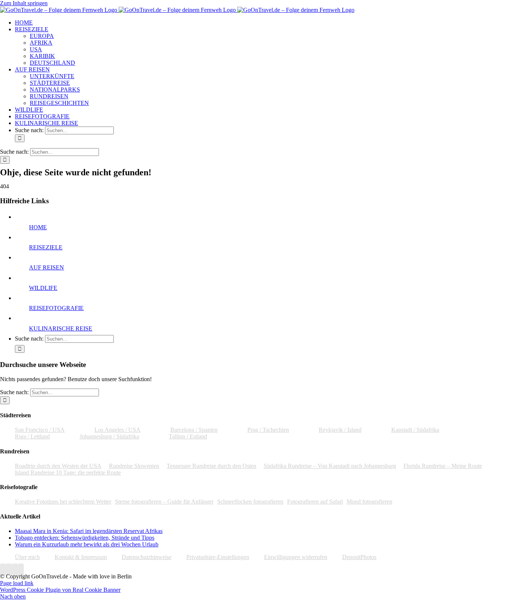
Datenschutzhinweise (146, 557)
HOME (38, 227)
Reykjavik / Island (340, 430)
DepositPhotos (359, 557)
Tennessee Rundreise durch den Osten (211, 466)
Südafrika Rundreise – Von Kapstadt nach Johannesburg (330, 466)
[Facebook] (3, 570)
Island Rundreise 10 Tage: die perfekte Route (68, 472)
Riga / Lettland (32, 436)
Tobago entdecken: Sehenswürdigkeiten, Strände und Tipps (84, 537)
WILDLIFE (43, 288)
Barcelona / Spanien (194, 430)
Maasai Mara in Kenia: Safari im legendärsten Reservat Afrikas (89, 531)
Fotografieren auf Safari (315, 501)
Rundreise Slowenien (134, 466)
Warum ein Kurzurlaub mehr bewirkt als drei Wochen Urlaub (86, 544)
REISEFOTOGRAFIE (56, 308)
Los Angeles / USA (117, 430)
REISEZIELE (45, 247)
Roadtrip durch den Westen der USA (58, 466)
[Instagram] (9, 570)
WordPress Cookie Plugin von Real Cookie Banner (60, 590)
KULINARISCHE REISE (60, 328)
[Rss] (21, 570)
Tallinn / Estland (188, 436)
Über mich (27, 557)
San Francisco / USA (40, 430)
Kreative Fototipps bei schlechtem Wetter (63, 501)
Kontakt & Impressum (81, 557)
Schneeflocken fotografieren (250, 501)
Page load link (16, 583)
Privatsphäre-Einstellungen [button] (217, 557)
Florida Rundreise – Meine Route (442, 466)
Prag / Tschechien (268, 430)
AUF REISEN (46, 267)
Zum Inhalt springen (24, 3)
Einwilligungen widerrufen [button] (295, 557)
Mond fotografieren (369, 501)
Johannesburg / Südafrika (109, 436)
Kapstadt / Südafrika (415, 430)
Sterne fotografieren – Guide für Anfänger (164, 501)
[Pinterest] (15, 570)
